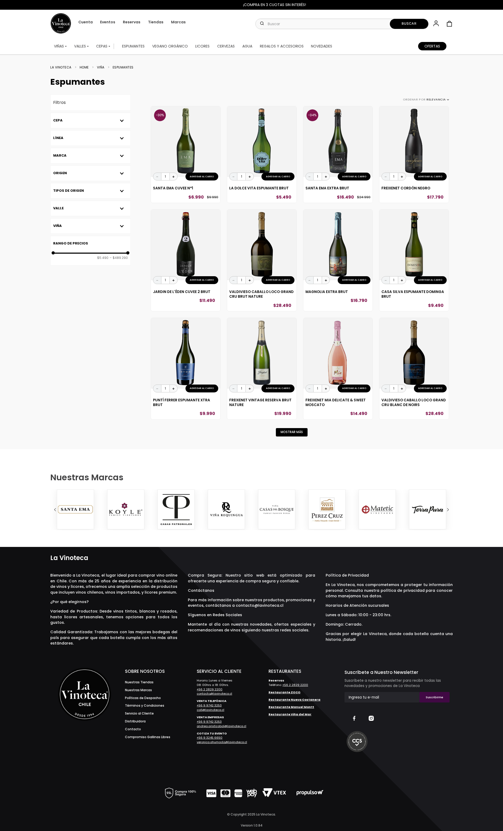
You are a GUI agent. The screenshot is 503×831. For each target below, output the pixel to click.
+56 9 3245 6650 (209, 738)
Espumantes (123, 67)
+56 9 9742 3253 (209, 705)
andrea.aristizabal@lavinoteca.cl (221, 726)
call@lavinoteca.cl (210, 710)
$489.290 (119, 258)
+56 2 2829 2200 (209, 689)
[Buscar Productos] (409, 24)
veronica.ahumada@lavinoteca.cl (222, 742)
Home (84, 67)
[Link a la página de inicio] (62, 67)
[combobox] (341, 24)
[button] (436, 24)
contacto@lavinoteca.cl (259, 605)
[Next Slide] (448, 509)
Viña (101, 67)
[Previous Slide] (55, 509)
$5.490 (102, 258)
